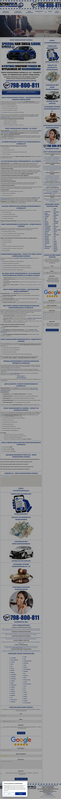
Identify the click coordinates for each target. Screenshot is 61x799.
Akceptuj (20, 793)
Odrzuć (9, 793)
